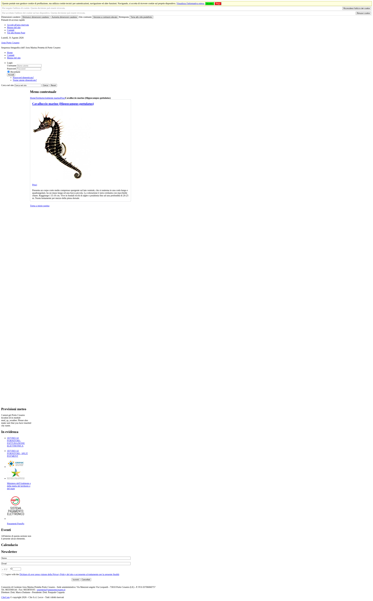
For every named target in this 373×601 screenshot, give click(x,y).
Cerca (45, 85)
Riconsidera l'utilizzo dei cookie (356, 8)
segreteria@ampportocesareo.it (51, 589)
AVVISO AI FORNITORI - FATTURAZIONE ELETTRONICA (16, 442)
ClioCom (5, 597)
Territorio (40, 98)
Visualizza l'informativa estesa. (190, 3)
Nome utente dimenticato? (25, 80)
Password (11, 68)
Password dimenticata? (23, 77)
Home (33, 98)
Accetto (209, 3)
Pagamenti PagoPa (15, 523)
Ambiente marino (52, 98)
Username (11, 65)
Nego (218, 3)
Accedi (11, 75)
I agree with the (61, 574)
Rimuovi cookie (363, 13)
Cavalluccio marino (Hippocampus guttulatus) (63, 103)
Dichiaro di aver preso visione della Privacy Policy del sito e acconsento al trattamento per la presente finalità (69, 574)
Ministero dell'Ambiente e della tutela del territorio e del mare (19, 486)
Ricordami (15, 72)
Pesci (62, 98)
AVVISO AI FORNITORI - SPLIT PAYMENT (17, 453)
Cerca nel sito (7, 85)
